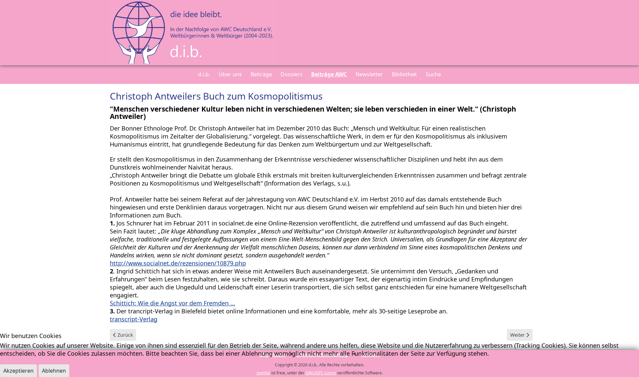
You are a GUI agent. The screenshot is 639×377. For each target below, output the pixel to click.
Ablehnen (54, 370)
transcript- (124, 319)
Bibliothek (404, 74)
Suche (433, 74)
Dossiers (292, 74)
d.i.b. (204, 74)
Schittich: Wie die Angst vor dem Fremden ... (172, 303)
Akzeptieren (18, 370)
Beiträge (261, 74)
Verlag (148, 319)
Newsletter (369, 74)
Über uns (230, 74)
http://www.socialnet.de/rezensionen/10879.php (178, 263)
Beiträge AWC (329, 74)
